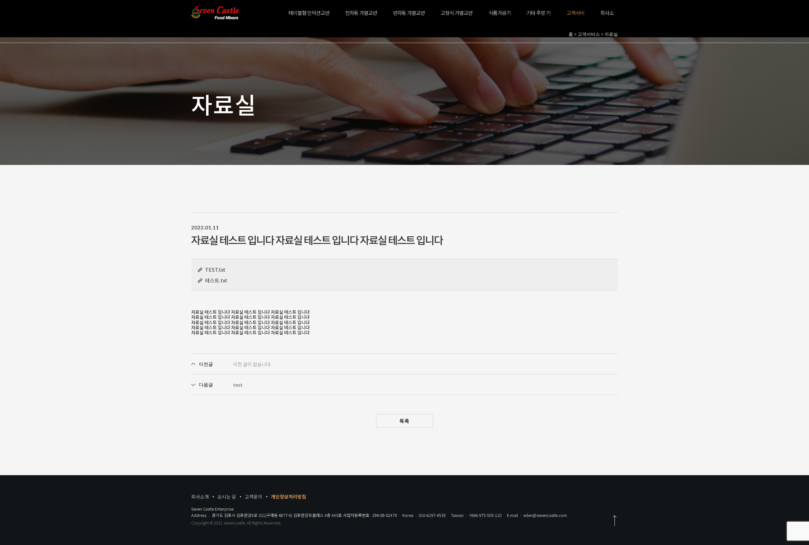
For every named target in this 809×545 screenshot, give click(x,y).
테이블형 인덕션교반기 (309, 17)
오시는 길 (226, 496)
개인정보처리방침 (288, 496)
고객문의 (253, 496)
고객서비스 (575, 17)
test (238, 384)
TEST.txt (215, 269)
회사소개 (607, 17)
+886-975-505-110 (485, 515)
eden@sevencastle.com (545, 515)
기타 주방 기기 (538, 17)
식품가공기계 (500, 17)
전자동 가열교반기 (361, 17)
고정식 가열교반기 (456, 17)
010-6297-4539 (432, 515)
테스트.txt (216, 280)
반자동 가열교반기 (409, 17)
